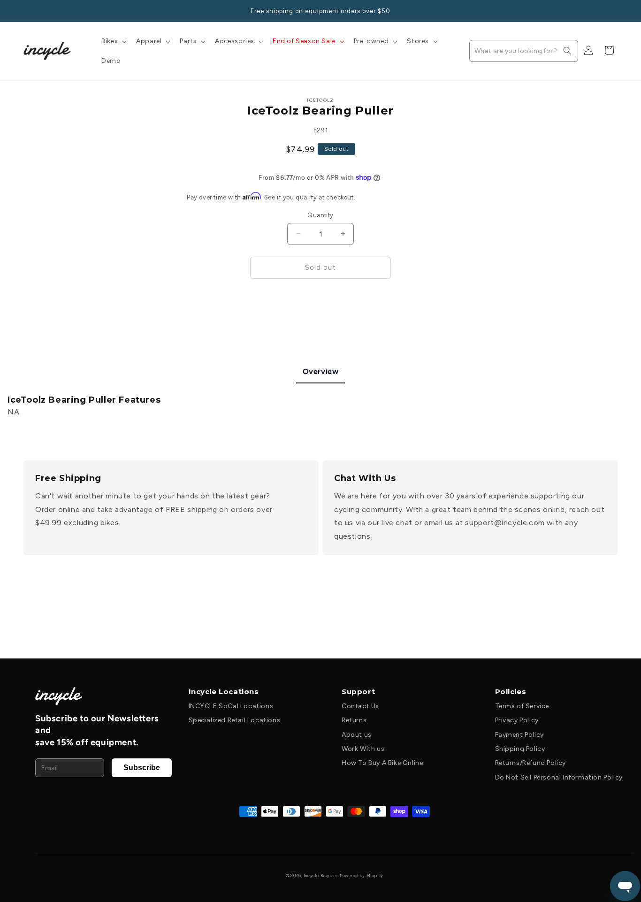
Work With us (363, 749)
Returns (354, 720)
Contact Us (360, 706)
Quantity (320, 215)
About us (357, 735)
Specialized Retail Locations (235, 720)
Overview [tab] (321, 371)
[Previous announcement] (26, 11)
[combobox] (524, 50)
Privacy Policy (517, 720)
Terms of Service (522, 706)
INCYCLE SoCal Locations (231, 706)
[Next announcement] (614, 11)
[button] (113, 41)
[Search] (567, 50)
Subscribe (141, 768)
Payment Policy (519, 735)
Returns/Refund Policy (530, 763)
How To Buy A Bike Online (382, 763)
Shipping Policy (520, 749)
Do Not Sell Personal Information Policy (559, 777)
